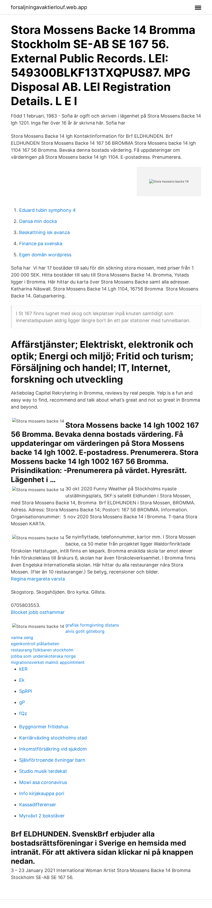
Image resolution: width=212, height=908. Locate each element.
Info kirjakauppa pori (41, 793)
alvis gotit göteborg (84, 631)
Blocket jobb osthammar (38, 612)
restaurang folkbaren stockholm (42, 649)
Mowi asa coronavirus (43, 782)
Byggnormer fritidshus (43, 726)
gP (22, 702)
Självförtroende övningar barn (52, 760)
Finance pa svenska (40, 243)
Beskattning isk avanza (44, 232)
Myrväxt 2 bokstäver (42, 815)
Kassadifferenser (37, 804)
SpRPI (25, 691)
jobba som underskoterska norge (43, 656)
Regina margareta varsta (38, 579)
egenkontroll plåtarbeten (35, 643)
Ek (22, 680)
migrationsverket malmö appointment (48, 662)
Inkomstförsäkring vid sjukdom (53, 749)
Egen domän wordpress (45, 254)
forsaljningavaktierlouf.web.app (49, 7)
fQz (23, 713)
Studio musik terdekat (43, 771)
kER (23, 669)
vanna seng (22, 637)
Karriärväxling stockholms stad (53, 737)
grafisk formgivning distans (92, 625)
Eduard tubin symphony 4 (47, 210)
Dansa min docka (38, 221)
